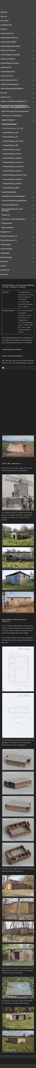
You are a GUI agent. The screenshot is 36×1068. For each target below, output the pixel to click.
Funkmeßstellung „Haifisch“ (12, 158)
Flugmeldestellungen (9, 192)
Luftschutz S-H (5, 97)
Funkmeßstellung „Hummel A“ (13, 162)
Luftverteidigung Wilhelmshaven (11, 88)
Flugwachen (6, 215)
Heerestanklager (6, 249)
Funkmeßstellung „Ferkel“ (11, 154)
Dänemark (4, 261)
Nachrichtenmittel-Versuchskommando (15, 111)
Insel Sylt (3, 93)
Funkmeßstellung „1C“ (10, 137)
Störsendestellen (8, 227)
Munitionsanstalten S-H (8, 236)
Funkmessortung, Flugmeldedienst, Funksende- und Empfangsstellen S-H (14, 106)
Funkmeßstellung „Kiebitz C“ (12, 179)
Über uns (3, 16)
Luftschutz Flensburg (7, 50)
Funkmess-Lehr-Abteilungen (12, 115)
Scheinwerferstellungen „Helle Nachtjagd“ (12, 209)
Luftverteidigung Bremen (9, 37)
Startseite (3, 12)
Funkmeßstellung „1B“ (10, 132)
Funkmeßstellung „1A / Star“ (13, 128)
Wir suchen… (5, 21)
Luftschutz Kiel (5, 67)
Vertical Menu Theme (22, 1066)
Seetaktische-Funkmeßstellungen (13, 196)
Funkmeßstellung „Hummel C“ (13, 166)
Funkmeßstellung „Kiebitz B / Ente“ (14, 175)
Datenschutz (4, 270)
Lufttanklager (5, 253)
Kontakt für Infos (6, 25)
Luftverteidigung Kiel (7, 71)
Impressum (4, 274)
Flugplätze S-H (5, 232)
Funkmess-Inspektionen (10, 205)
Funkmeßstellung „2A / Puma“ (13, 141)
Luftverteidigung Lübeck (9, 80)
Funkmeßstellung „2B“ (10, 145)
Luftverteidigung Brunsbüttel (10, 46)
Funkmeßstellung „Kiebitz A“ (12, 171)
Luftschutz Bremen (7, 33)
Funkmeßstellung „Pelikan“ (12, 183)
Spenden (3, 29)
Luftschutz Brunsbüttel (8, 42)
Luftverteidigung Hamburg (9, 63)
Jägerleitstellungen (8, 120)
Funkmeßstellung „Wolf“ (11, 188)
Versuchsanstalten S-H (8, 240)
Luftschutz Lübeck (6, 76)
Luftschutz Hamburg (7, 59)
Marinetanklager (6, 257)
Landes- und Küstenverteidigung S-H (13, 101)
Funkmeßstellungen (9, 124)
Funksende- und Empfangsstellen (13, 219)
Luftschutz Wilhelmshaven (9, 84)
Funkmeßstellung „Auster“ (11, 149)
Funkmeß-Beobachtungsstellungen (14, 200)
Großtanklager (5, 244)
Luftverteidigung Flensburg (10, 55)
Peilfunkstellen (7, 223)
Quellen (3, 266)
